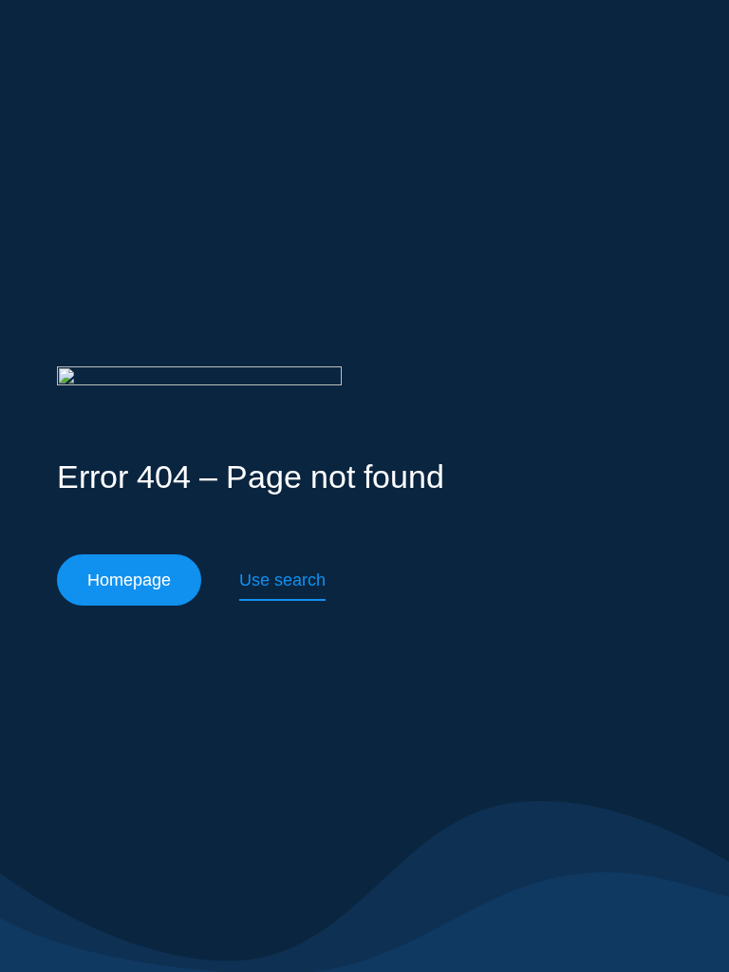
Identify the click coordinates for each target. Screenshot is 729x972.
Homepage (129, 579)
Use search (282, 579)
